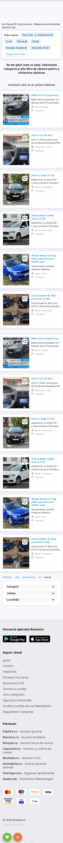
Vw (7, 41)
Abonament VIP (13, 683)
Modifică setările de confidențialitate (27, 706)
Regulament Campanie (18, 712)
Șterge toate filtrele (15, 54)
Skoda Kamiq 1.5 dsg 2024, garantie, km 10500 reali (43, 258)
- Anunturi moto (22, 758)
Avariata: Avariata (15, 48)
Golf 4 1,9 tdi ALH (41, 135)
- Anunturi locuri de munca (28, 743)
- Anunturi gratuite (22, 731)
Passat (20, 41)
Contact (8, 666)
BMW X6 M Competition (45, 95)
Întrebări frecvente (15, 677)
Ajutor (7, 660)
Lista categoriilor (14, 694)
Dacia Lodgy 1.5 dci (43, 175)
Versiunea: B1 (39, 48)
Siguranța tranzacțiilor (17, 700)
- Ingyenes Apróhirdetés (29, 773)
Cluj (34, 41)
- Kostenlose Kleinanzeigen (28, 779)
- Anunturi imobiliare (24, 737)
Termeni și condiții (14, 689)
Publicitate (10, 671)
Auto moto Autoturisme (36, 35)
